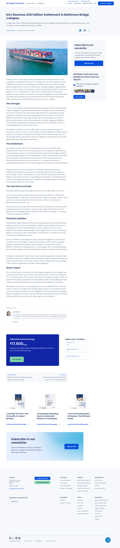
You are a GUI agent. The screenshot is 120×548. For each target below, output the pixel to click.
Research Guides (82, 485)
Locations (80, 505)
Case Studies (98, 516)
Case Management (65, 480)
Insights (97, 519)
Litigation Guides (99, 508)
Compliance (38, 541)
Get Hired (62, 500)
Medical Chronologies (66, 488)
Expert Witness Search (83, 480)
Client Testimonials (82, 511)
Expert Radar (63, 483)
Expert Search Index (100, 505)
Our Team (80, 503)
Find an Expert (79, 97)
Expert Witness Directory (102, 500)
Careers (79, 508)
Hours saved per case (72, 349)
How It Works (98, 480)
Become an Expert (42, 482)
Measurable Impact (83, 513)
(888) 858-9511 (85, 1)
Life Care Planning (82, 491)
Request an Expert (105, 3)
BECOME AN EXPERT (73, 1)
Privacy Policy (28, 541)
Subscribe (14, 501)
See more (15, 322)
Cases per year (70, 342)
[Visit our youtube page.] (19, 538)
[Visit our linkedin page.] (16, 538)
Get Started (16, 359)
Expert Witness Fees (100, 503)
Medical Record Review (83, 483)
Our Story (80, 500)
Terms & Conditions (50, 541)
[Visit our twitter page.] (13, 538)
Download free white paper (16, 424)
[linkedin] (80, 30)
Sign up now (88, 63)
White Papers (98, 511)
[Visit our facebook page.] (10, 538)
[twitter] (89, 30)
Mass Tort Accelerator (83, 488)
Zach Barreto (11, 30)
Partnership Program (101, 483)
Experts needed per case (73, 356)
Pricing (97, 485)
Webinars (97, 513)
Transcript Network (65, 485)
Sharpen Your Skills (65, 503)
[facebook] (85, 30)
